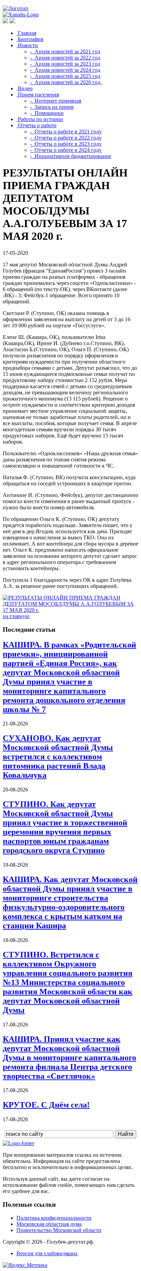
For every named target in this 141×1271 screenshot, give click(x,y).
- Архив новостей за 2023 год (65, 64)
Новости (27, 45)
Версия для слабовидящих (47, 1253)
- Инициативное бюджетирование (70, 156)
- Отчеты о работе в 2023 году (66, 144)
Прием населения (37, 94)
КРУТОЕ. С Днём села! (46, 1104)
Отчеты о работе (36, 125)
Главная (26, 33)
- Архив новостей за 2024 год (65, 70)
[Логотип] (15, 8)
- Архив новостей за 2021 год (65, 51)
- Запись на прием (52, 107)
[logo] (18, 1143)
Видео (24, 88)
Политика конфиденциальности (53, 1218)
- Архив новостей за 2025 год (65, 76)
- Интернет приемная (55, 101)
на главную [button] (16, 616)
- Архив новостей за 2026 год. (66, 82)
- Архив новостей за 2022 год (65, 58)
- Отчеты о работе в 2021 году (66, 131)
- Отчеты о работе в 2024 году (66, 150)
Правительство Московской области (58, 1230)
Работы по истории (39, 119)
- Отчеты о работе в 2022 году (66, 138)
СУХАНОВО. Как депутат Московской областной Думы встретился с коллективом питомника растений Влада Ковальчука (58, 756)
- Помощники (47, 113)
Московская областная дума (48, 1224)
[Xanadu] (21, 14)
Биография (29, 39)
